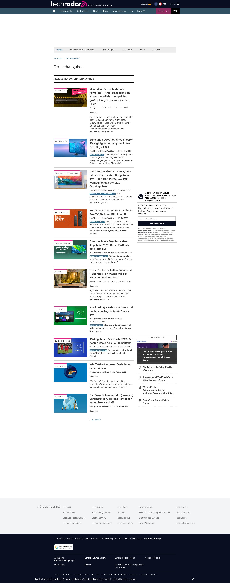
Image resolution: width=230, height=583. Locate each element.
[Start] (54, 11)
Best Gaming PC (99, 518)
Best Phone (123, 507)
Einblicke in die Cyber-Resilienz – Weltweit (158, 368)
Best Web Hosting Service (74, 518)
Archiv (98, 420)
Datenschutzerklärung (145, 232)
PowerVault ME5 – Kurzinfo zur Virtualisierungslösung (158, 378)
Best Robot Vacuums (186, 523)
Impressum (59, 564)
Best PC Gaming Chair (101, 523)
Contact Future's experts (95, 558)
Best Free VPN (69, 512)
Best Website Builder (72, 523)
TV (132, 10)
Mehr (140, 10)
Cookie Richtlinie (152, 558)
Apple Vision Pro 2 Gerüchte (81, 49)
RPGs (142, 49)
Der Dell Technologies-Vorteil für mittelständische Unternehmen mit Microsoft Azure (157, 355)
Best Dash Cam (183, 512)
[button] (175, 4)
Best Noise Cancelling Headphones (154, 512)
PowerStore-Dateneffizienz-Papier (156, 401)
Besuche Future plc (153, 538)
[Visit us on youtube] (160, 4)
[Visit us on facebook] (156, 4)
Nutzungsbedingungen (145, 230)
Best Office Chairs (147, 523)
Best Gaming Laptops (101, 512)
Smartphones (119, 10)
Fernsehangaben (72, 58)
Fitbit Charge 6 (108, 49)
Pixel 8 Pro (127, 49)
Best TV (121, 512)
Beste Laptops (98, 507)
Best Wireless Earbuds (149, 518)
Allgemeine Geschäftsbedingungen (64, 559)
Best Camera (182, 507)
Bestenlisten (83, 10)
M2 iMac (156, 49)
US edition (92, 579)
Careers (88, 564)
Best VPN (67, 507)
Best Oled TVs (124, 518)
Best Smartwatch (125, 523)
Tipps (105, 10)
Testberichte (66, 10)
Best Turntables (146, 507)
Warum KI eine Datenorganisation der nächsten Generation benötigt (158, 390)
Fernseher (58, 58)
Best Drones (182, 518)
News (96, 10)
